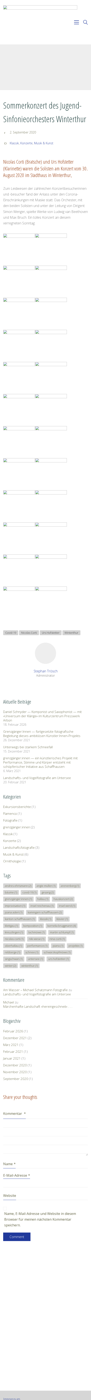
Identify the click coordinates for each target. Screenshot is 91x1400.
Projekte (76, 946)
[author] (45, 653)
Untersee (35, 959)
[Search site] (85, 23)
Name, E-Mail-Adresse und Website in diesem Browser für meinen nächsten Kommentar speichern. (40, 1219)
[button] (76, 22)
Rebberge (12, 952)
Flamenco (10, 813)
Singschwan (14, 959)
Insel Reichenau (42, 906)
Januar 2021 (12, 1058)
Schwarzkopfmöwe (57, 952)
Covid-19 (10, 633)
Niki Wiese (36, 939)
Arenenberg (70, 886)
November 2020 (15, 1072)
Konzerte (26, 143)
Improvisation (15, 906)
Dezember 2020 (15, 1065)
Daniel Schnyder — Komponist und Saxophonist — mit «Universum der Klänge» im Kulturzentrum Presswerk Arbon (42, 716)
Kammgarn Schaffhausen (45, 912)
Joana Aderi (13, 912)
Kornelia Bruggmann (61, 926)
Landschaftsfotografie (19, 847)
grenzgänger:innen (16, 827)
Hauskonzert (63, 899)
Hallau (42, 899)
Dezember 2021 (15, 1038)
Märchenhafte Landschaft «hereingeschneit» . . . (37, 1006)
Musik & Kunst (43, 143)
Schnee (31, 952)
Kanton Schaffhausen (20, 919)
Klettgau (11, 926)
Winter (10, 966)
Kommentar (14, 1113)
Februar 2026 (13, 1031)
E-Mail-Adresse (16, 1175)
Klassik (14, 143)
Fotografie (10, 820)
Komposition (32, 926)
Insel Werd (67, 906)
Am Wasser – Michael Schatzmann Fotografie (35, 990)
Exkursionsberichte (17, 807)
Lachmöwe (36, 932)
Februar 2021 (13, 1051)
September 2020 (15, 1079)
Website (9, 1195)
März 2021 (11, 1045)
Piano (58, 946)
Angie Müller (46, 886)
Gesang (48, 892)
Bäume (11, 892)
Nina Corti (57, 939)
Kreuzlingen (14, 932)
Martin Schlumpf (62, 932)
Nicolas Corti (29, 633)
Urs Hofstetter (50, 633)
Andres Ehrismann (18, 886)
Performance (37, 946)
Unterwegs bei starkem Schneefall (28, 747)
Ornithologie (12, 861)
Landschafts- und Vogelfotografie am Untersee (37, 778)
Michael (8, 1002)
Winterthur (71, 633)
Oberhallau (13, 946)
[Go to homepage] (40, 22)
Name (9, 1164)
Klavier (62, 919)
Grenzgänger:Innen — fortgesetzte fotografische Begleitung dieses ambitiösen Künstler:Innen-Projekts (41, 733)
